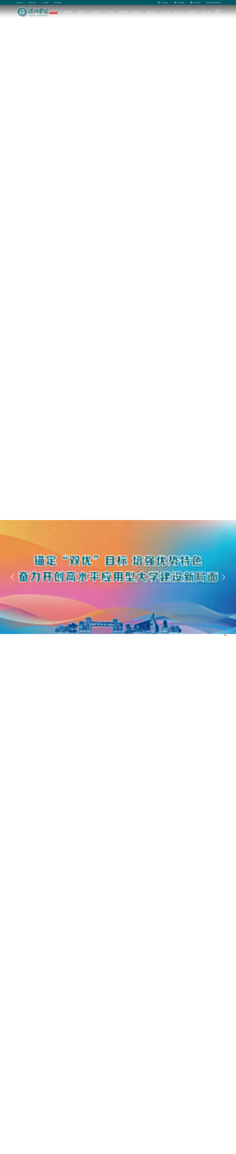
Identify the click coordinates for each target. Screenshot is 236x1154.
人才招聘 (44, 3)
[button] (225, 638)
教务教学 (95, 12)
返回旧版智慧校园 (213, 3)
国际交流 (150, 12)
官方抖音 (196, 3)
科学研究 (109, 12)
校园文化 (137, 12)
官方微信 (164, 3)
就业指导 (192, 12)
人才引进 (164, 12)
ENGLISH (53, 13)
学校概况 (68, 12)
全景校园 (19, 3)
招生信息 (178, 12)
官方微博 (180, 3)
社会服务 (123, 12)
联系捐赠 (57, 3)
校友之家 (32, 3)
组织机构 (82, 12)
